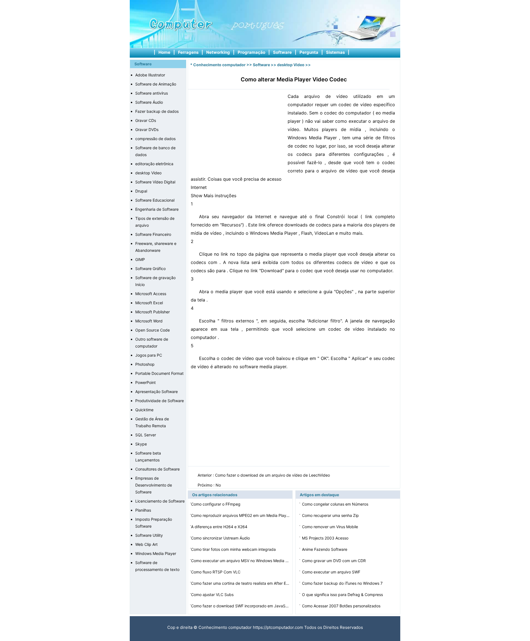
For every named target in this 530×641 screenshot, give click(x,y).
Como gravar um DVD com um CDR (334, 560)
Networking (218, 52)
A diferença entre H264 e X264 (219, 526)
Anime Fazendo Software (325, 549)
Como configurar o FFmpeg (216, 504)
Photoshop (145, 364)
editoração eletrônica (154, 163)
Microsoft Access (150, 293)
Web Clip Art (146, 544)
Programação (251, 52)
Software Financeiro (153, 234)
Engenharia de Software (157, 209)
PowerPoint (145, 382)
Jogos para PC (148, 355)
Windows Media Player (155, 553)
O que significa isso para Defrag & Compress (343, 594)
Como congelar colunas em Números (335, 504)
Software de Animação (155, 84)
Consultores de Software (157, 469)
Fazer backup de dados (157, 111)
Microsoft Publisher (152, 311)
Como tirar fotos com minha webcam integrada (234, 549)
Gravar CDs (145, 120)
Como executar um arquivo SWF (331, 572)
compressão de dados (155, 138)
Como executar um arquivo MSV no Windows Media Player (240, 560)
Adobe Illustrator (150, 75)
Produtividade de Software (159, 400)
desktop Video (148, 172)
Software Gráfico (150, 268)
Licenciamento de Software (160, 501)
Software (282, 52)
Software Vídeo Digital (155, 182)
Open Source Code (152, 330)
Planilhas (143, 510)
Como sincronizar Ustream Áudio (221, 538)
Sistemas (335, 52)
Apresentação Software (156, 391)
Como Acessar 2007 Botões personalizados (341, 605)
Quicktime (144, 409)
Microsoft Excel (149, 302)
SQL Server (145, 434)
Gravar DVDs (146, 129)
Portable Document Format (159, 373)
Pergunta (309, 52)
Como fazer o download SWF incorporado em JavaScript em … (240, 605)
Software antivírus (151, 93)
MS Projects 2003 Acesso (325, 538)
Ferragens (188, 52)
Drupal (141, 191)
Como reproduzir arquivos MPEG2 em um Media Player (240, 515)
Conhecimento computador (219, 64)
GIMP (140, 259)
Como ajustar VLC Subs (213, 594)
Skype (141, 444)
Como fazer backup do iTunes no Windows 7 (343, 583)
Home (164, 52)
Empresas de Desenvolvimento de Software (153, 485)
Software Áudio (149, 102)
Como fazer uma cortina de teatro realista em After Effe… (240, 583)
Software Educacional (154, 200)
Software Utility (149, 535)
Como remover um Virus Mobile (330, 526)
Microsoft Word (149, 321)
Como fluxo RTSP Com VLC (216, 572)
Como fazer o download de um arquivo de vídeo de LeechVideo (273, 475)
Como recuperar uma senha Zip (331, 515)
